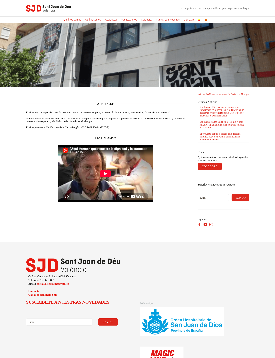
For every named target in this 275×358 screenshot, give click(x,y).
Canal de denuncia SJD (42, 294)
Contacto (33, 291)
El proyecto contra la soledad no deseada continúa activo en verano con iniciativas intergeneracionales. (220, 136)
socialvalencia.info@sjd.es (53, 283)
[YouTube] (205, 224)
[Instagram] (211, 224)
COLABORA (210, 166)
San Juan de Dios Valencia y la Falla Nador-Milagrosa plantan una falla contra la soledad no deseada (222, 124)
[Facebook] (199, 224)
